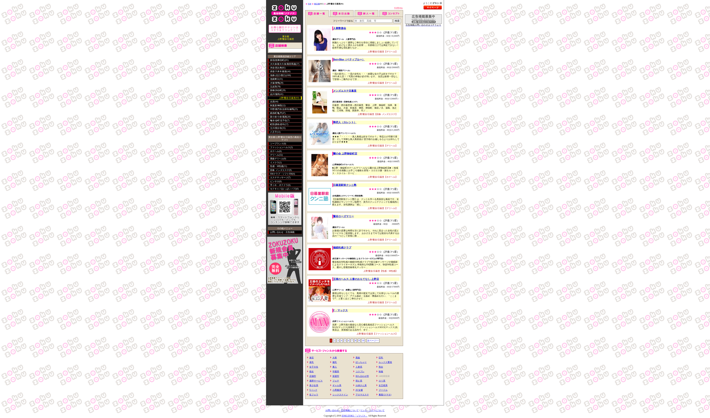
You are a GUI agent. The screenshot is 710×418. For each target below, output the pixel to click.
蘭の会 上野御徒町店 (345, 153)
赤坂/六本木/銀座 (278, 71)
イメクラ (274, 162)
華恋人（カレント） (344, 122)
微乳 (334, 362)
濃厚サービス (316, 380)
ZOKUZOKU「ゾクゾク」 (355, 415)
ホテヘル (274, 151)
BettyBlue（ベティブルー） (349, 59)
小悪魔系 (336, 390)
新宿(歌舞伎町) (277, 60)
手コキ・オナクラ (279, 185)
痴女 (311, 371)
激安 (311, 357)
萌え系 (359, 380)
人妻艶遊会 (339, 28)
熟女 (381, 367)
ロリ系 (382, 380)
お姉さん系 (361, 385)
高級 (358, 357)
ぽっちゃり (361, 362)
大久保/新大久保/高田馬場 (283, 64)
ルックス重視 (385, 362)
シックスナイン (340, 394)
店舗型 (312, 376)
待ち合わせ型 (362, 376)
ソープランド (276, 143)
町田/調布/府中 (277, 124)
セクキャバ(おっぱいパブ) (283, 189)
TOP (309, 4)
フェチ (335, 380)
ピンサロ (274, 181)
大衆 (334, 357)
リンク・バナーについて (372, 410)
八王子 (273, 132)
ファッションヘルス (280, 147)
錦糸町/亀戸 (276, 113)
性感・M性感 (276, 166)
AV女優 (359, 390)
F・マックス (340, 310)
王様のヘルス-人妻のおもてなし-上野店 (356, 279)
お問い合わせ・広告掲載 (282, 232)
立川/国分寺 (276, 128)
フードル (383, 390)
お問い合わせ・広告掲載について (342, 410)
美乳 (311, 362)
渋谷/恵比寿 (276, 67)
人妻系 (359, 367)
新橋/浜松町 (276, 90)
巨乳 (381, 357)
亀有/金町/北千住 (278, 120)
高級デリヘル (276, 158)
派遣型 (335, 376)
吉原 (272, 101)
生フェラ (313, 394)
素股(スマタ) (385, 394)
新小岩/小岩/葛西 (278, 117)
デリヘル (274, 155)
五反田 (273, 86)
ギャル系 (336, 385)
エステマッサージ (279, 177)
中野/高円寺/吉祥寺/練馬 (282, 109)
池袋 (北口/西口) (278, 75)
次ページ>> (373, 340)
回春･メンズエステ (279, 170)
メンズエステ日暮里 (344, 90)
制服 (381, 371)
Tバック (313, 390)
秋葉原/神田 (276, 105)
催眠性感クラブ (342, 247)
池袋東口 (274, 79)
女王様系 (383, 385)
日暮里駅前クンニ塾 (344, 185)
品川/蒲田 (275, 94)
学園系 (335, 371)
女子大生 (313, 367)
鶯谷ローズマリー (343, 216)
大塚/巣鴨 (275, 83)
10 (363, 340)
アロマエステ (362, 394)
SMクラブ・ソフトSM (281, 174)
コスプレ (360, 371)
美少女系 (313, 385)
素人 (334, 367)
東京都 (317, 4)
